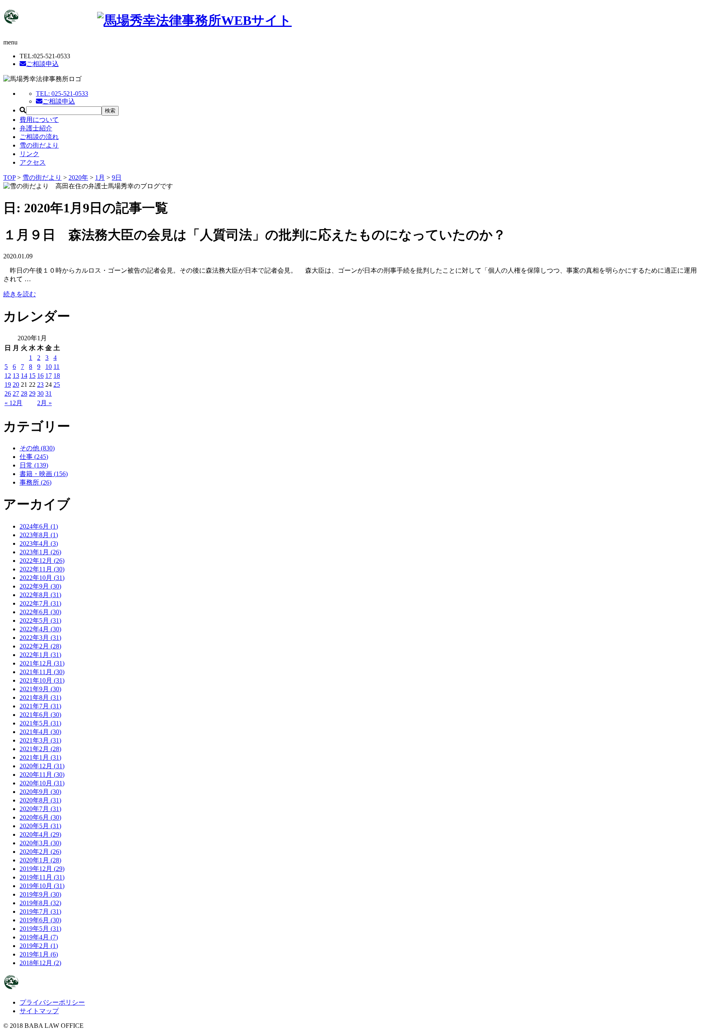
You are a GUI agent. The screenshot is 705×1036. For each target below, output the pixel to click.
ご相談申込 (42, 63)
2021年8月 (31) (40, 697)
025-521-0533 (62, 93)
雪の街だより (39, 145)
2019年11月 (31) (42, 877)
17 (48, 375)
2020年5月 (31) (40, 825)
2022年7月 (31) (40, 603)
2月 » (44, 402)
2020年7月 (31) (40, 808)
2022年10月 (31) (42, 577)
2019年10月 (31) (42, 885)
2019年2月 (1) (39, 945)
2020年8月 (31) (40, 800)
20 (16, 384)
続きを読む (19, 294)
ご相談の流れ (39, 136)
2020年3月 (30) (40, 843)
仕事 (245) (34, 456)
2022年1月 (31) (40, 654)
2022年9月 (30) (40, 586)
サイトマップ (39, 1010)
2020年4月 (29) (40, 834)
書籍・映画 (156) (44, 473)
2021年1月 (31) (40, 757)
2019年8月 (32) (40, 902)
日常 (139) (34, 465)
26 (7, 393)
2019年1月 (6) (39, 954)
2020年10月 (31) (42, 783)
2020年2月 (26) (40, 851)
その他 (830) (37, 448)
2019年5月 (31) (40, 928)
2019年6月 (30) (40, 920)
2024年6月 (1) (39, 526)
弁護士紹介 (36, 128)
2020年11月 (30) (42, 774)
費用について (39, 119)
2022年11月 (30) (42, 569)
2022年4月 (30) (40, 629)
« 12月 (13, 402)
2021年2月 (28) (40, 748)
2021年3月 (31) (40, 740)
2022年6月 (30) (40, 611)
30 (40, 393)
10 (48, 366)
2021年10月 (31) (42, 680)
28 (24, 393)
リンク (29, 153)
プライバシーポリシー (52, 1002)
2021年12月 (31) (42, 663)
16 (40, 375)
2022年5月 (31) (40, 620)
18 (56, 375)
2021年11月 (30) (42, 671)
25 (56, 384)
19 (7, 384)
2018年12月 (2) (40, 962)
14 (24, 375)
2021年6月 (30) (40, 714)
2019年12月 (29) (42, 868)
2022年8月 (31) (40, 594)
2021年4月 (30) (40, 731)
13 (16, 375)
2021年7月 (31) (40, 706)
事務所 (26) (35, 482)
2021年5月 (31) (40, 723)
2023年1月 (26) (40, 552)
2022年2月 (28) (40, 646)
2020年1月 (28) (40, 860)
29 (32, 393)
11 (56, 366)
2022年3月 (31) (40, 637)
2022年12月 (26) (42, 560)
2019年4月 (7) (39, 937)
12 (7, 375)
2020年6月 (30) (40, 817)
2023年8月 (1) (39, 534)
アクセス (33, 162)
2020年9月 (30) (40, 791)
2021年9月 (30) (40, 689)
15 (32, 375)
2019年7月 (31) (40, 911)
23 (40, 384)
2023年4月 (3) (39, 543)
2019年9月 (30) (40, 894)
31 (48, 393)
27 (16, 393)
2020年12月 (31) (42, 766)
